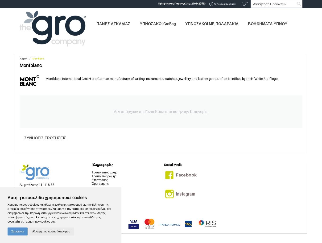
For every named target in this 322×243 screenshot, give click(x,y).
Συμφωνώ (17, 231)
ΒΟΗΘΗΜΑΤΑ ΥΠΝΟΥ (267, 24)
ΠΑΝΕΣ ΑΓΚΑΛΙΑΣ (113, 24)
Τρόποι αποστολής (104, 172)
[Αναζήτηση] (299, 4)
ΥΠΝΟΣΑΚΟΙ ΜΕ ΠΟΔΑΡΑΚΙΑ (212, 24)
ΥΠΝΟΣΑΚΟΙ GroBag (158, 24)
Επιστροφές (100, 180)
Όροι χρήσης (100, 183)
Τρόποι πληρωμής (104, 176)
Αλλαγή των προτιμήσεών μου (51, 231)
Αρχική (23, 58)
